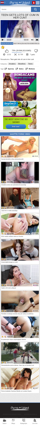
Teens (30, 64)
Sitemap (24, 418)
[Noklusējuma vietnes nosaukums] (20, 3)
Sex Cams (33, 418)
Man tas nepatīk (35, 51)
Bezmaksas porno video (12, 414)
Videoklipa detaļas (7, 43)
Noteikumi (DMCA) (30, 414)
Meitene (32, 69)
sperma (11, 69)
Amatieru (12, 64)
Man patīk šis (7, 51)
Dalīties (27, 43)
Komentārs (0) (34, 43)
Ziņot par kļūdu (18, 43)
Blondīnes (21, 64)
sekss (21, 69)
